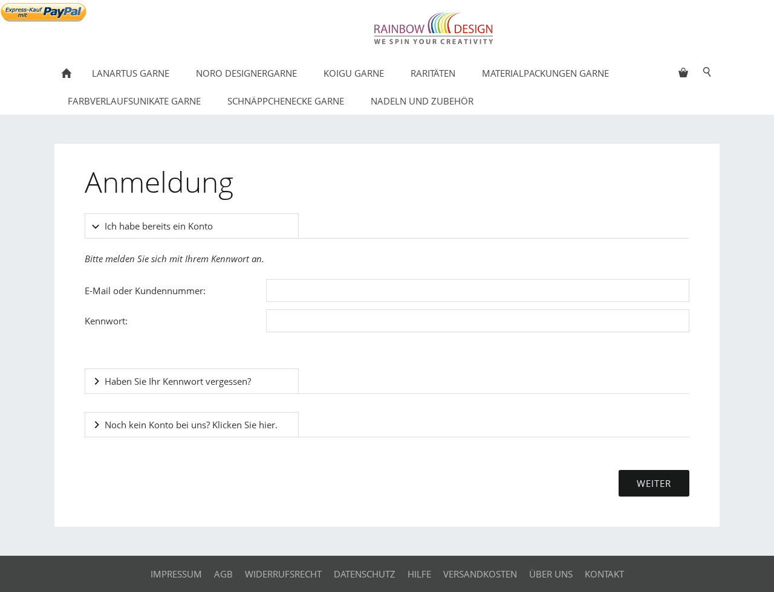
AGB (223, 574)
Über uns (551, 574)
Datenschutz (364, 574)
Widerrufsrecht (283, 574)
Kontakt (604, 574)
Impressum (176, 574)
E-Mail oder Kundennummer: (145, 291)
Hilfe (419, 574)
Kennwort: (106, 321)
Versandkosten (480, 574)
